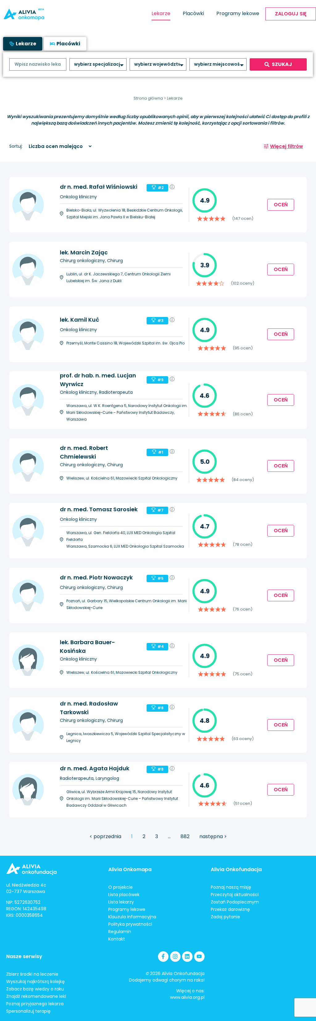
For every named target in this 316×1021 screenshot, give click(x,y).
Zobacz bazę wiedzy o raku (35, 989)
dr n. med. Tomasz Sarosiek (99, 509)
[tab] (22, 44)
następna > (213, 836)
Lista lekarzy (121, 902)
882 (185, 836)
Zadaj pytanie (225, 917)
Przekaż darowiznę (230, 909)
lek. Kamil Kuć (79, 319)
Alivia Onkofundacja (236, 869)
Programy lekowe (237, 13)
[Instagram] (175, 956)
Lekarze (161, 13)
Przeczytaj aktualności (235, 894)
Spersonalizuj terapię (28, 1011)
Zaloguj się (290, 13)
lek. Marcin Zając (84, 252)
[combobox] (37, 64)
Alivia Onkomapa (130, 869)
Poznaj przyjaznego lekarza (35, 1004)
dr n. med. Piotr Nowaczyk (96, 577)
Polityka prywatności (130, 924)
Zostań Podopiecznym (235, 902)
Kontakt (116, 939)
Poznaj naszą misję (231, 887)
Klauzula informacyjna (132, 917)
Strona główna (148, 98)
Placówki (193, 13)
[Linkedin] (187, 956)
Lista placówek (123, 894)
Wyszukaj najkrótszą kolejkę (35, 981)
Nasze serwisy (24, 956)
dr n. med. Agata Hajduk (94, 768)
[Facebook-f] (163, 956)
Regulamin (119, 931)
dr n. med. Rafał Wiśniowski (98, 187)
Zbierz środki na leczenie (32, 974)
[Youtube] (199, 956)
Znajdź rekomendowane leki (36, 996)
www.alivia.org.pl (187, 997)
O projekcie (120, 887)
